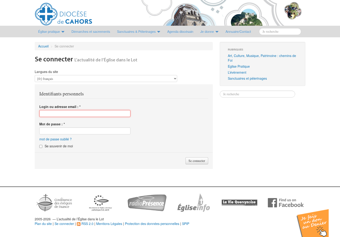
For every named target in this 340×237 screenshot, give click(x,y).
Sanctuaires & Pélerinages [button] (137, 31)
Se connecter (64, 223)
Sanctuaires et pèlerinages (247, 78)
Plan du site (43, 223)
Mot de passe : (52, 124)
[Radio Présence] (147, 202)
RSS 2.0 (86, 223)
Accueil (43, 46)
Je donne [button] (207, 31)
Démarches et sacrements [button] (90, 31)
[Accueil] (63, 12)
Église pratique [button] (49, 31)
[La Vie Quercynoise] (239, 202)
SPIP (185, 223)
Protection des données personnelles (152, 223)
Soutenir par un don (317, 219)
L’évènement (237, 72)
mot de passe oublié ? (55, 139)
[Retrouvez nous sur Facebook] (286, 202)
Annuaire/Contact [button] (238, 31)
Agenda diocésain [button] (180, 31)
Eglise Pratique (239, 66)
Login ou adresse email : (59, 106)
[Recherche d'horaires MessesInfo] (193, 202)
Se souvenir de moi (59, 146)
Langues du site (46, 71)
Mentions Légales (109, 223)
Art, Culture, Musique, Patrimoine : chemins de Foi (262, 58)
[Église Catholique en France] (54, 202)
